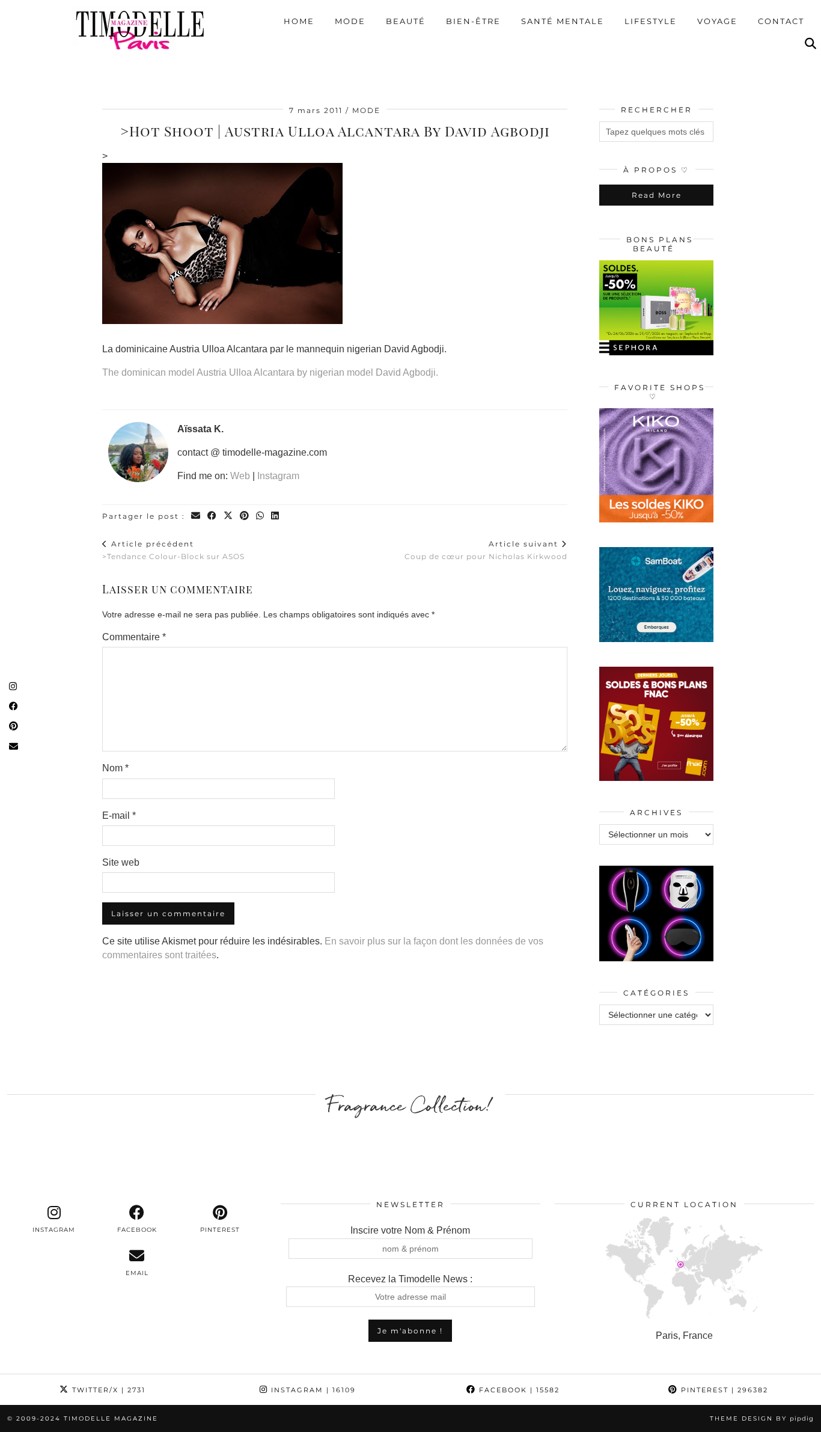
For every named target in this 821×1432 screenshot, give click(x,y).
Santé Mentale (562, 21)
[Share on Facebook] (212, 516)
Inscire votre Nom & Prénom (410, 1230)
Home (299, 21)
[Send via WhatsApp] (260, 516)
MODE (366, 110)
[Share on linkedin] (275, 516)
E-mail (119, 815)
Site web (120, 862)
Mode (350, 21)
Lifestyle (650, 21)
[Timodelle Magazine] (139, 29)
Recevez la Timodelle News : (410, 1279)
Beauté (406, 21)
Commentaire (134, 637)
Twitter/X (107, 1390)
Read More (657, 195)
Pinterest (723, 1390)
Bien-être (473, 21)
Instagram (278, 476)
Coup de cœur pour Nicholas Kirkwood (485, 550)
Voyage (717, 21)
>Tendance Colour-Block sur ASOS (173, 550)
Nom (115, 768)
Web (240, 476)
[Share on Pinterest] (245, 516)
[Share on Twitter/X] (229, 516)
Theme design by (762, 1418)
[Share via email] (196, 516)
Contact (781, 21)
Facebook (518, 1390)
